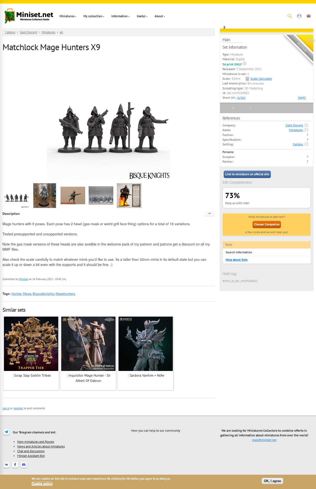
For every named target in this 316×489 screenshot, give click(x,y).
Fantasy (298, 144)
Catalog (10, 32)
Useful (141, 16)
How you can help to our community (155, 430)
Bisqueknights (43, 293)
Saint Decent (28, 32)
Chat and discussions (30, 451)
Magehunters (65, 293)
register (18, 408)
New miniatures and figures (35, 442)
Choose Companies (266, 224)
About (159, 16)
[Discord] (24, 468)
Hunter (16, 293)
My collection (92, 16)
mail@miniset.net (264, 440)
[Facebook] (15, 468)
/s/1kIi (241, 98)
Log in (6, 408)
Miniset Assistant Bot (31, 456)
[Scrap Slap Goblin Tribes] (31, 370)
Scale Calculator (261, 79)
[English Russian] (210, 213)
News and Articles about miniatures (41, 446)
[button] (299, 16)
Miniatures (66, 16)
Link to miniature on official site (247, 174)
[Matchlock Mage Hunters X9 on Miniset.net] (16, 207)
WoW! (302, 98)
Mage (27, 293)
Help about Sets (236, 260)
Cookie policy (42, 484)
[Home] (29, 16)
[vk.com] (6, 468)
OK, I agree (272, 481)
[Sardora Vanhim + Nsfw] (145, 370)
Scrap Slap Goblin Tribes (32, 375)
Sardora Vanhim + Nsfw (147, 375)
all (61, 32)
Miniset (23, 279)
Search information (239, 252)
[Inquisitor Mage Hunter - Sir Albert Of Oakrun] (88, 370)
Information (119, 16)
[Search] (289, 16)
